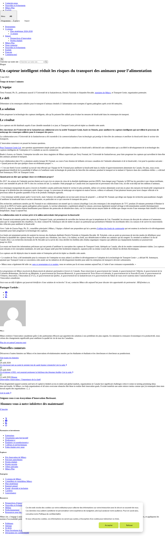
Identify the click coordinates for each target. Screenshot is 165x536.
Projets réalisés (16, 41)
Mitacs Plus (10, 8)
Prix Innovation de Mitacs (15, 457)
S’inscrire (4, 409)
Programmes (5, 21)
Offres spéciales (11, 467)
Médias (8, 508)
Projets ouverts (11, 464)
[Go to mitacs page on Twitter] (6, 295)
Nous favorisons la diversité (16, 530)
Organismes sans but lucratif (16, 438)
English (8, 10)
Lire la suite (61, 365)
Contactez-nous (11, 3)
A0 (11, 16)
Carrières (9, 491)
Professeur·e (10, 440)
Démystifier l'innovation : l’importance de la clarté (20, 379)
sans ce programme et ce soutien (45, 264)
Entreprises (9, 435)
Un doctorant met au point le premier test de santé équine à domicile (28, 365)
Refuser (129, 525)
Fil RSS (8, 528)
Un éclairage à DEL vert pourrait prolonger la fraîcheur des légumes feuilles (30, 372)
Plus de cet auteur (7, 342)
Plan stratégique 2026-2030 (21, 31)
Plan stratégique (11, 484)
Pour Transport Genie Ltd (10, 148)
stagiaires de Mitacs (103, 93)
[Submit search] (46, 62)
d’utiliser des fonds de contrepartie (110, 228)
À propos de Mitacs (13, 479)
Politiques (9, 523)
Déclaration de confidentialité (17, 533)
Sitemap (8, 526)
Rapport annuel (11, 486)
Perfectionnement (12, 510)
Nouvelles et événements (15, 5)
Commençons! (11, 54)
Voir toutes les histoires (9, 358)
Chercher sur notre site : (10, 62)
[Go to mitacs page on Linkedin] (6, 297)
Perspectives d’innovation (20, 38)
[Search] (2, 59)
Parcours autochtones (13, 460)
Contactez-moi (20, 342)
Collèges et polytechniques (16, 445)
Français (8, 52)
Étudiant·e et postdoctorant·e (16, 442)
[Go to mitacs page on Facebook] (6, 292)
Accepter (109, 525)
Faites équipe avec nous (14, 447)
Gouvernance (10, 493)
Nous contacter (11, 45)
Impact (27, 21)
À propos (16, 21)
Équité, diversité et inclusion (16, 488)
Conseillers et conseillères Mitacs (18, 481)
